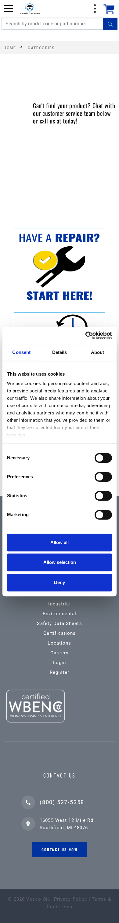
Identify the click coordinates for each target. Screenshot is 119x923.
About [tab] (97, 352)
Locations (59, 643)
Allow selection (59, 562)
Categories (41, 48)
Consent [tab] (21, 352)
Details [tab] (59, 352)
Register (59, 672)
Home (10, 48)
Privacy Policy (70, 899)
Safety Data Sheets (59, 623)
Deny (59, 582)
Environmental (60, 613)
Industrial (59, 604)
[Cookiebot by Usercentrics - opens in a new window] (85, 335)
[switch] (103, 477)
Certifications (59, 633)
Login (59, 662)
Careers (59, 653)
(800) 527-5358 (62, 802)
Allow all (59, 542)
